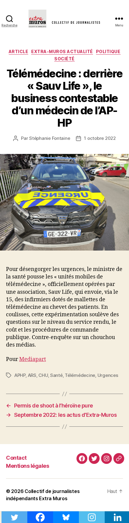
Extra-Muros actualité (62, 51)
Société (64, 58)
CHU (43, 375)
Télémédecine (80, 375)
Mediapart (32, 359)
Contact (16, 458)
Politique (108, 51)
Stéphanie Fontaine (49, 138)
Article (18, 51)
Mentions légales (27, 466)
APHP (20, 375)
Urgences (108, 375)
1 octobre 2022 (100, 138)
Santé (56, 375)
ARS (32, 375)
